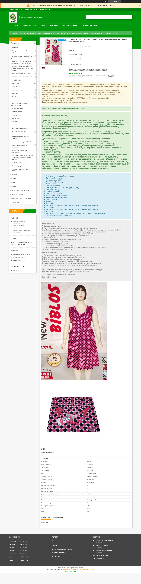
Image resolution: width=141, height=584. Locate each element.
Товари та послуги (18, 33)
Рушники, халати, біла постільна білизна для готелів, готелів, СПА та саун (22, 68)
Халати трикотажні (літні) (46, 33)
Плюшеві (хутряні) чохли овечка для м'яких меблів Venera (21, 57)
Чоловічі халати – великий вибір (21, 77)
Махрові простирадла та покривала (19, 146)
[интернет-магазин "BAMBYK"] (13, 17)
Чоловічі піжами (16, 80)
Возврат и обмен (90, 25)
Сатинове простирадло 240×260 (21, 142)
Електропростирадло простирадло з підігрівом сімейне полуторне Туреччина (22, 157)
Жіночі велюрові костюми (19, 128)
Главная (14, 25)
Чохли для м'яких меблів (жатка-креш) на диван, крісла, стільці (21, 62)
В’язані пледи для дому (18, 166)
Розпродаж (14, 47)
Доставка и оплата (71, 25)
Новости (14, 174)
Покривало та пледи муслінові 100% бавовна (21, 170)
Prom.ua (80, 568)
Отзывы (13, 186)
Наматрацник (15, 118)
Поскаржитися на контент (71, 569)
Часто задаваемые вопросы (20, 190)
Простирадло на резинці (19, 131)
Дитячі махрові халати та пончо (21, 73)
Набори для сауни (17, 108)
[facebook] (41, 449)
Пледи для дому (16, 162)
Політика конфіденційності (87, 569)
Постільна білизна (17, 90)
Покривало (14, 93)
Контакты (54, 25)
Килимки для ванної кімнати (20, 100)
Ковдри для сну (16, 115)
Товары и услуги (29, 25)
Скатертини (15, 125)
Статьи (13, 178)
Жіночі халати (31, 33)
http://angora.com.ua (19, 257)
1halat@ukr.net (17, 260)
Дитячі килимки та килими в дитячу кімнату (20, 104)
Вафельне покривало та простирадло (19, 151)
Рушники (14, 96)
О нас (43, 25)
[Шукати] (130, 17)
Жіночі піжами (15, 86)
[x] (43, 449)
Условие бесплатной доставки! (21, 198)
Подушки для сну (16, 111)
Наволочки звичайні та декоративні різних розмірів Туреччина (20, 136)
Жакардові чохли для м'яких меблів (20, 52)
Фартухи (14, 121)
